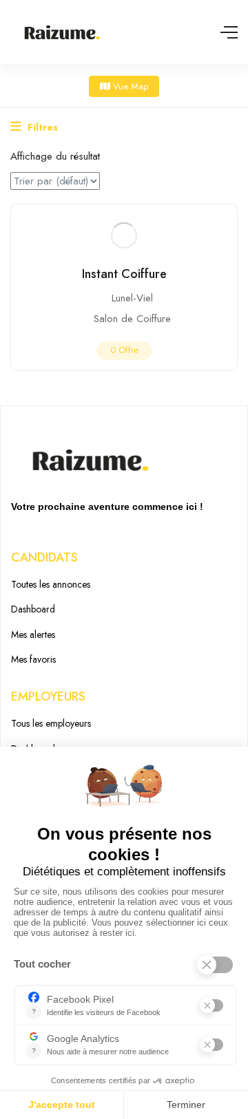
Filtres (41, 127)
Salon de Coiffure (132, 318)
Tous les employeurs (51, 723)
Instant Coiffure (124, 274)
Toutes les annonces (50, 584)
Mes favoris (33, 659)
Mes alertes (33, 634)
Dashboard (33, 609)
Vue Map (129, 86)
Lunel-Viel (132, 298)
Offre (124, 349)
